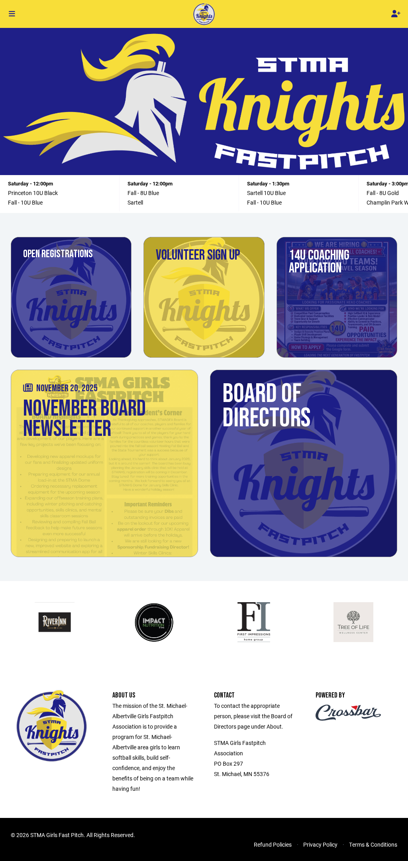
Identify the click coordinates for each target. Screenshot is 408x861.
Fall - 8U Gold (383, 193)
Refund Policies (273, 844)
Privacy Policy (320, 844)
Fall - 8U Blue (143, 193)
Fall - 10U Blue (25, 202)
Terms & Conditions (373, 844)
